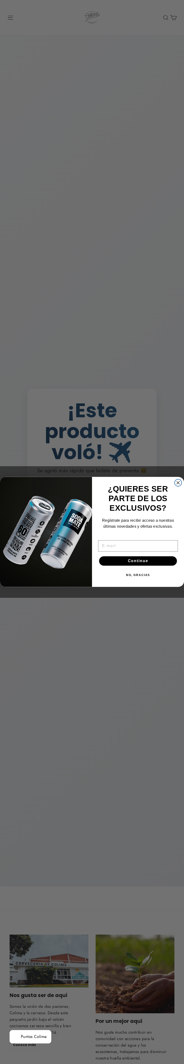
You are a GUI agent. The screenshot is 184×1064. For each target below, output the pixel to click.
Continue (138, 561)
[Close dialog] (178, 483)
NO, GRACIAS (138, 575)
